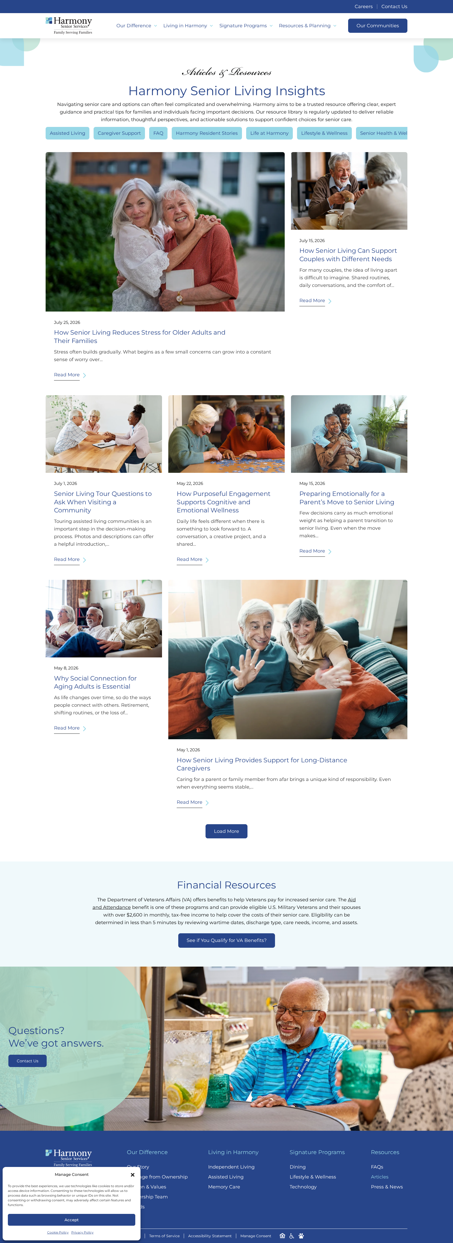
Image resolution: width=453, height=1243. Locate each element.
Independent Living (231, 1167)
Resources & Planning (305, 26)
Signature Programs (243, 26)
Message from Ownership (157, 1177)
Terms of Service (164, 1236)
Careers (364, 6)
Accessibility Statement (210, 1236)
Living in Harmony (185, 26)
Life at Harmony (269, 133)
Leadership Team (147, 1197)
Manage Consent (255, 1236)
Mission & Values (146, 1187)
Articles (380, 1177)
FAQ (158, 133)
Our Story (138, 1167)
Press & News (387, 1187)
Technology (303, 1187)
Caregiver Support (119, 133)
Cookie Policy (58, 1232)
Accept (71, 1219)
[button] (132, 1174)
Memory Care (224, 1187)
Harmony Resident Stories (207, 133)
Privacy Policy (82, 1232)
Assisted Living (67, 133)
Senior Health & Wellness (389, 133)
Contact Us (394, 6)
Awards (136, 1207)
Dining (298, 1167)
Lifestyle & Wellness (324, 133)
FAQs (377, 1167)
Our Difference (133, 26)
